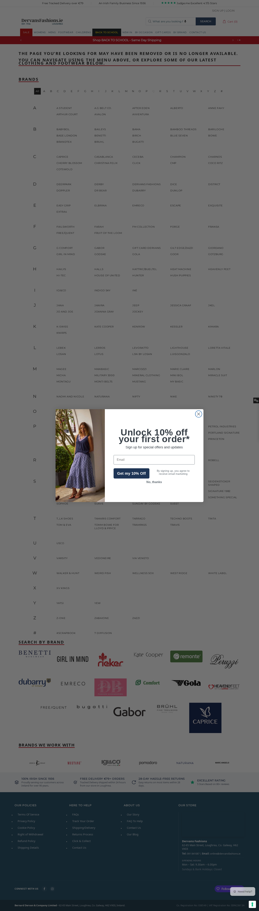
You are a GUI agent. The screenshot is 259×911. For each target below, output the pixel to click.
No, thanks (154, 482)
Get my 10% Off (131, 473)
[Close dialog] (198, 414)
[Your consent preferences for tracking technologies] (252, 904)
